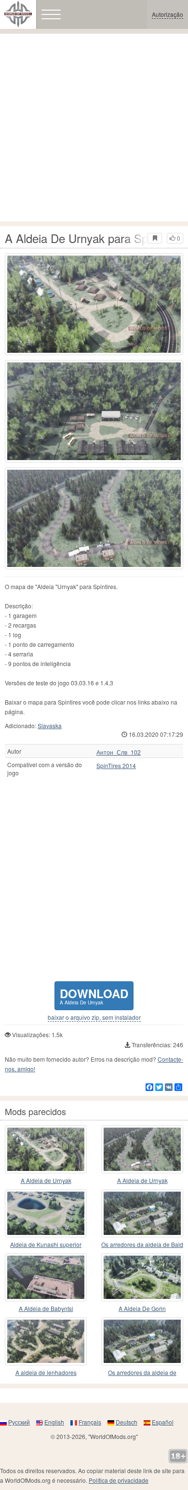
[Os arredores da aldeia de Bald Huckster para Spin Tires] (142, 1213)
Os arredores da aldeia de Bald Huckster (142, 1244)
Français (90, 1422)
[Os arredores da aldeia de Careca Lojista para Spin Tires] (142, 1341)
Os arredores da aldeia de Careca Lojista (142, 1372)
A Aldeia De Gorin (142, 1308)
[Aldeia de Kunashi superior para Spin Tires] (46, 1213)
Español (163, 1422)
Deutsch (126, 1422)
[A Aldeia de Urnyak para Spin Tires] (46, 1149)
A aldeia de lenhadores (46, 1372)
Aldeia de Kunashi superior (45, 1244)
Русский (19, 1422)
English (54, 1422)
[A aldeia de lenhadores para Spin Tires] (46, 1341)
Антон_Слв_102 (118, 752)
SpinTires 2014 (116, 765)
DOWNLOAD (94, 995)
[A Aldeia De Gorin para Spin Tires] (142, 1277)
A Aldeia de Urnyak (46, 1180)
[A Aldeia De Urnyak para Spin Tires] (94, 304)
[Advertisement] (94, 127)
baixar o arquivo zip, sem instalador (94, 1017)
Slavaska (50, 725)
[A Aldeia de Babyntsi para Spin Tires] (46, 1277)
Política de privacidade (118, 1480)
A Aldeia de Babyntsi (46, 1308)
